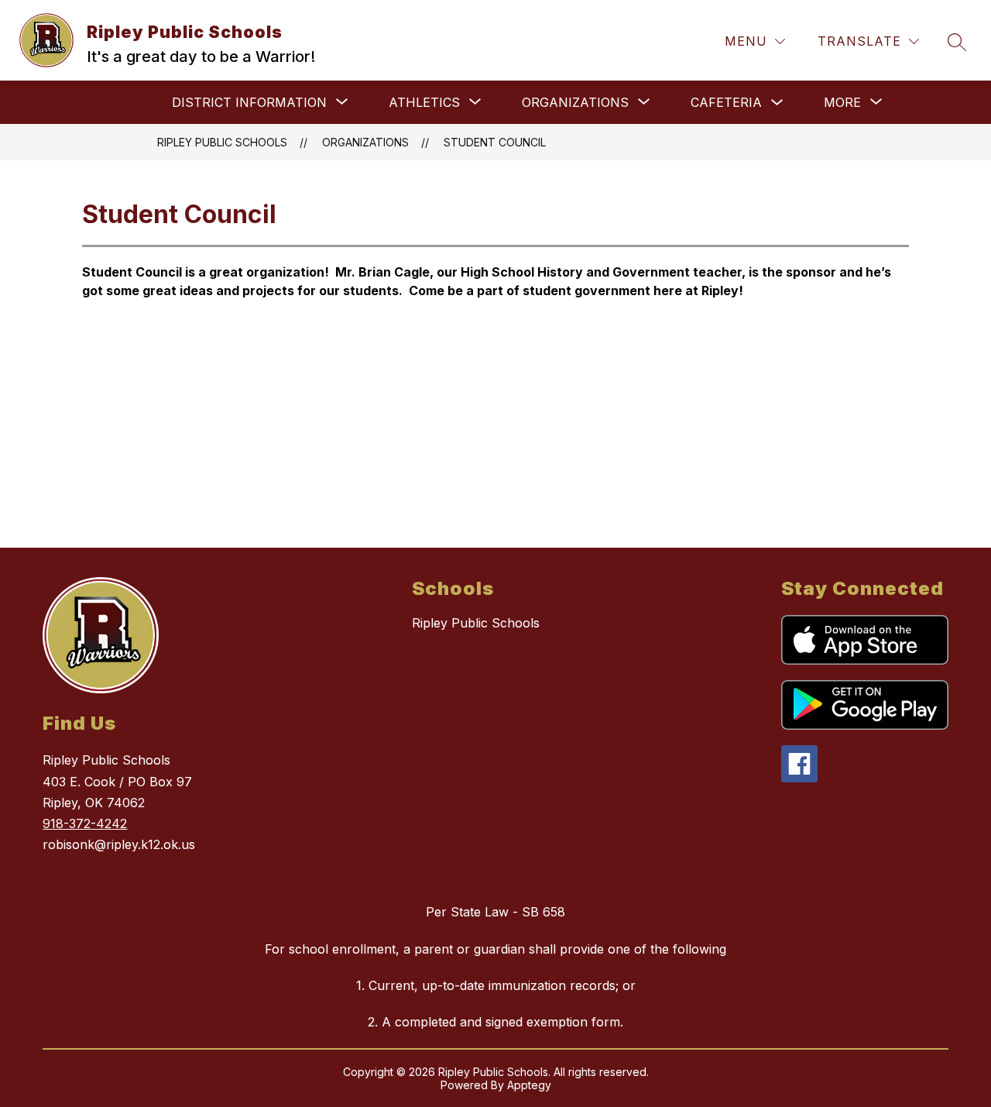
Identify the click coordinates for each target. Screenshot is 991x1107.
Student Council (495, 142)
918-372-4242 (85, 823)
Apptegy (529, 1085)
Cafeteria (726, 102)
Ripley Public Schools (222, 142)
